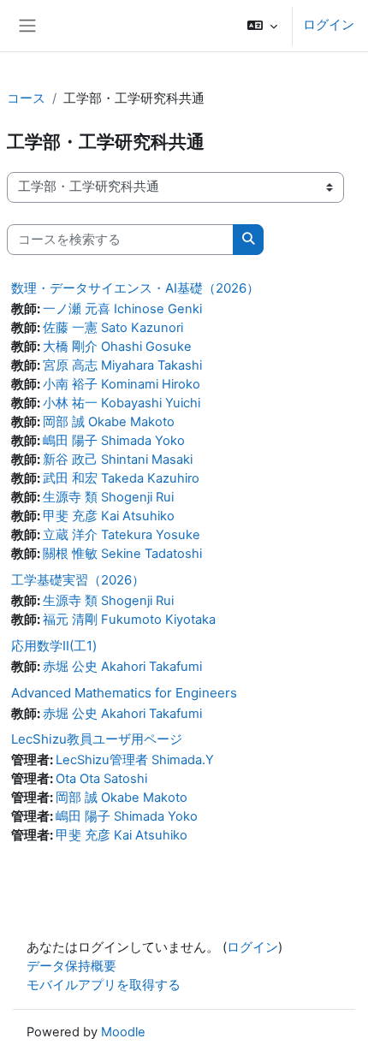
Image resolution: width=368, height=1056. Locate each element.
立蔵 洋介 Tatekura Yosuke (121, 535)
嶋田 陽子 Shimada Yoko (114, 440)
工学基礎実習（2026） (78, 580)
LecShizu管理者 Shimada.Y (135, 760)
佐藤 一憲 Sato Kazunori (113, 327)
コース (26, 98)
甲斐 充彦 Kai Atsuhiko (109, 516)
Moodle (123, 1032)
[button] (262, 25)
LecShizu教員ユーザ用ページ (96, 739)
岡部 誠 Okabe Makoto (109, 422)
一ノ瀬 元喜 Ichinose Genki (122, 309)
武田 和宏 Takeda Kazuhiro (121, 478)
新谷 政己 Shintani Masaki (118, 459)
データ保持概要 (71, 966)
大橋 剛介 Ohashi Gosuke (117, 346)
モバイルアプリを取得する (104, 985)
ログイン (328, 25)
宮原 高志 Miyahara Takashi (122, 365)
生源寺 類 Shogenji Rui (108, 497)
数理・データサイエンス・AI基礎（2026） (135, 288)
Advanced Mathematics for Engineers (124, 693)
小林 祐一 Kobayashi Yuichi (121, 403)
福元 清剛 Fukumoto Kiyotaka (129, 619)
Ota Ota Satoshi (101, 778)
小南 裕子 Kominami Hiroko (121, 384)
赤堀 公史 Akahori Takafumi (122, 666)
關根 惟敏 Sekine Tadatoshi (122, 553)
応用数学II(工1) (54, 646)
